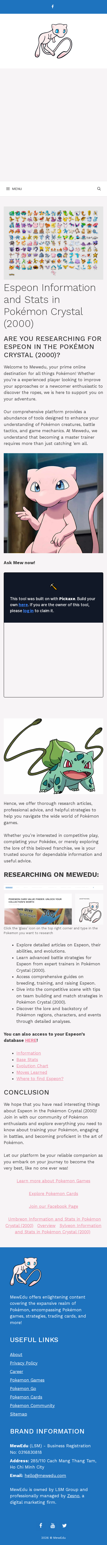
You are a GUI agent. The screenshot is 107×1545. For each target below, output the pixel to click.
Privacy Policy (24, 1363)
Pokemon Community (32, 1405)
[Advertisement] (53, 124)
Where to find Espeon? (39, 1078)
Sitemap (18, 1414)
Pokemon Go (23, 1388)
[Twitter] (64, 1526)
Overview (46, 1225)
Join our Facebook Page (53, 1206)
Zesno (73, 1495)
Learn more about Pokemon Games (53, 1180)
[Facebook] (52, 6)
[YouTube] (52, 1526)
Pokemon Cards (26, 1397)
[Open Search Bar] (99, 188)
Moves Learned (31, 1072)
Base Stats (27, 1059)
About (16, 1354)
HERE (31, 1040)
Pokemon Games (27, 1380)
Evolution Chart (32, 1065)
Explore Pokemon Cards (53, 1193)
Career (16, 1371)
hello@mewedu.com (45, 1475)
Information (28, 1053)
